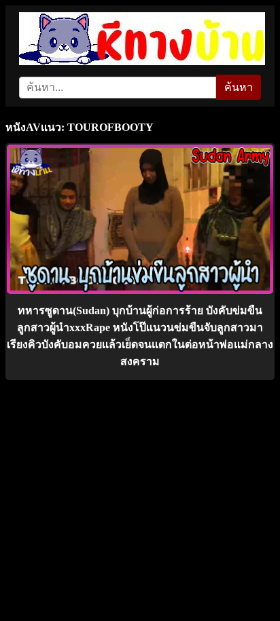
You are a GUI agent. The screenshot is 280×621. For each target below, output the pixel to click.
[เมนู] (254, 23)
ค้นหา (238, 87)
